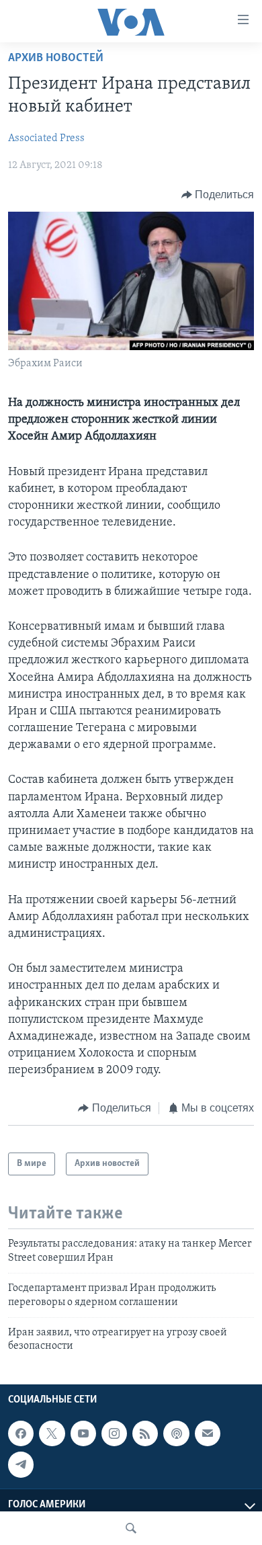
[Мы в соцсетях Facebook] (21, 1433)
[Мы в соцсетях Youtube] (83, 1433)
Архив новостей (55, 58)
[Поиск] (131, 1528)
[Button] (218, 195)
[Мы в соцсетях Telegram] (21, 1464)
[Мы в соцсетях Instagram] (114, 1433)
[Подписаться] (207, 1433)
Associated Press (46, 138)
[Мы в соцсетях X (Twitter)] (51, 1433)
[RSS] (145, 1433)
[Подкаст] (176, 1433)
